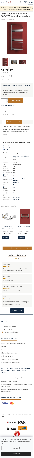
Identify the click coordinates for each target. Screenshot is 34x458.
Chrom (15, 193)
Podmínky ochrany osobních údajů (10, 362)
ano (14, 188)
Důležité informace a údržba (9, 353)
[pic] (6, 146)
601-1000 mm (16, 195)
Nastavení (16, 448)
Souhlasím (16, 454)
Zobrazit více (17, 310)
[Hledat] (21, 2)
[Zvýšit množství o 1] (7, 100)
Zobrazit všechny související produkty (17, 248)
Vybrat (5, 237)
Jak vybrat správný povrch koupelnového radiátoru (14, 378)
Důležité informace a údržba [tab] (14, 122)
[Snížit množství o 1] (7, 102)
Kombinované (17, 179)
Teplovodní (25, 179)
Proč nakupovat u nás (7, 356)
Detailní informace (6, 106)
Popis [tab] (3, 122)
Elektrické (16, 180)
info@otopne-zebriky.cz (10, 327)
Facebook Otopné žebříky (11, 332)
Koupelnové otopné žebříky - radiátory (21, 157)
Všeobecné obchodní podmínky (9, 359)
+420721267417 (8, 329)
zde (2, 444)
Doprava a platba (5, 350)
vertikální (16, 183)
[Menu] (29, 2)
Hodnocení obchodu (17, 255)
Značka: (4, 19)
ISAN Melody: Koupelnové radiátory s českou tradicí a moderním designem (15, 390)
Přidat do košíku (16, 100)
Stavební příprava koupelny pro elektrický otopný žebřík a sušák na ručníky (16, 385)
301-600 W (16, 199)
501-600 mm (16, 197)
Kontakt (3, 347)
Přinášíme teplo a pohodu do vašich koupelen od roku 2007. (16, 415)
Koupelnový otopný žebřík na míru (10, 381)
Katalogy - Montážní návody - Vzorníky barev (13, 344)
